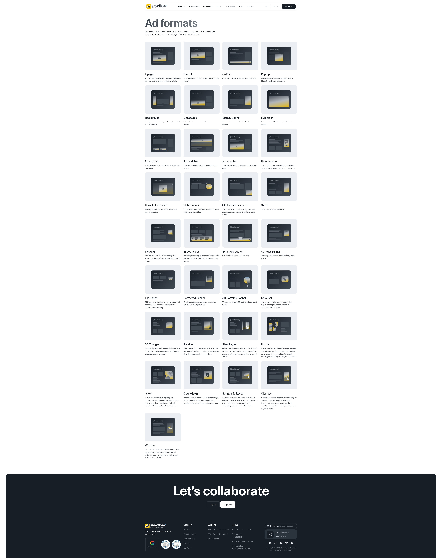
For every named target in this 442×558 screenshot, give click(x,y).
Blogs (241, 6)
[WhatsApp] (275, 542)
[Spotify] (292, 542)
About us (181, 6)
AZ (267, 6)
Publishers (207, 6)
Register (289, 6)
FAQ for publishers (218, 534)
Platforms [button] (230, 6)
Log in (275, 6)
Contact (250, 6)
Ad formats (213, 539)
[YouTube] (286, 542)
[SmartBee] (156, 6)
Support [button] (219, 6)
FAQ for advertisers (218, 529)
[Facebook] (269, 542)
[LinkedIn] (280, 542)
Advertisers (194, 6)
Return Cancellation (242, 541)
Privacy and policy (242, 529)
